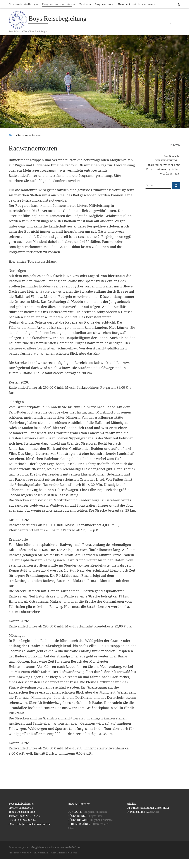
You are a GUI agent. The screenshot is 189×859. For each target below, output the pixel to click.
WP (29, 852)
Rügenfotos (95, 816)
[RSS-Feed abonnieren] (179, 4)
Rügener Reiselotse (101, 820)
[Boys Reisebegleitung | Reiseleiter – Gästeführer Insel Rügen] (18, 19)
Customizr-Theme (67, 852)
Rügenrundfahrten (95, 811)
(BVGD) (154, 811)
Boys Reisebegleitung (32, 847)
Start (12, 135)
